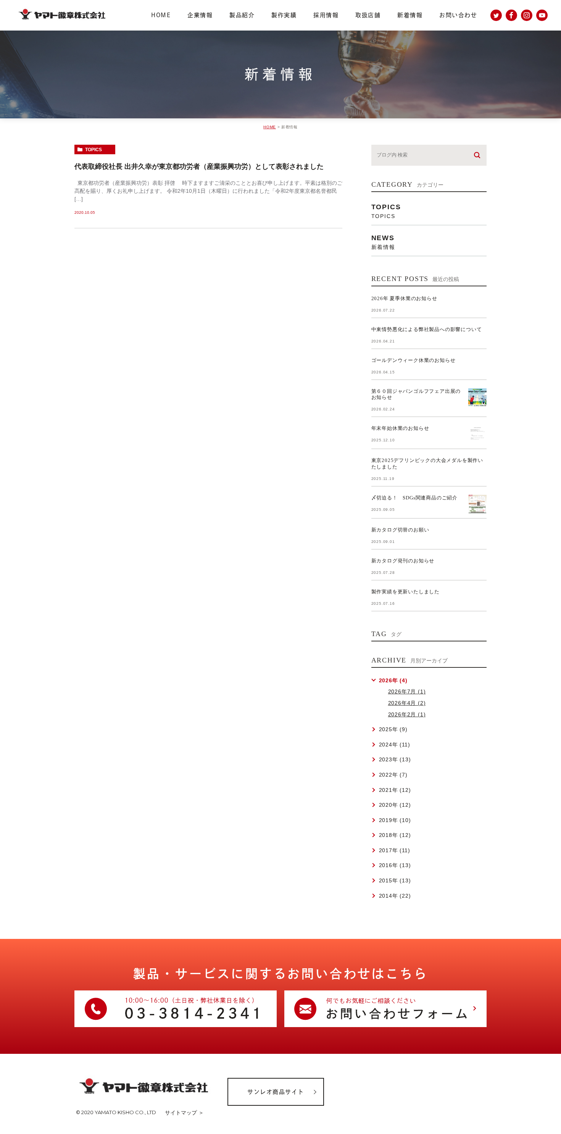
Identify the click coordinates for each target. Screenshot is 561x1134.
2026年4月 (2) (407, 703)
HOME (269, 127)
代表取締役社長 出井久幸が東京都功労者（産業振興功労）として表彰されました (199, 166)
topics (93, 149)
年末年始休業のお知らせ (400, 428)
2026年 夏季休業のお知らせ (404, 298)
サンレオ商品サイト (275, 1092)
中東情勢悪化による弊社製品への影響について (426, 329)
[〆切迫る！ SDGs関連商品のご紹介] (477, 504)
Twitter (496, 15)
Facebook (511, 15)
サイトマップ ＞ (184, 1113)
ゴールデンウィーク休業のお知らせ (413, 360)
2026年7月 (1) (407, 691)
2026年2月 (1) (407, 714)
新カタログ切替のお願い (400, 530)
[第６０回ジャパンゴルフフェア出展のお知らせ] (477, 397)
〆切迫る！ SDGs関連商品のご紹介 (414, 498)
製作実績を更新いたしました (405, 591)
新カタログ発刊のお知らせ (403, 561)
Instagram (526, 15)
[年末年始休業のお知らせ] (477, 434)
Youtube (542, 15)
